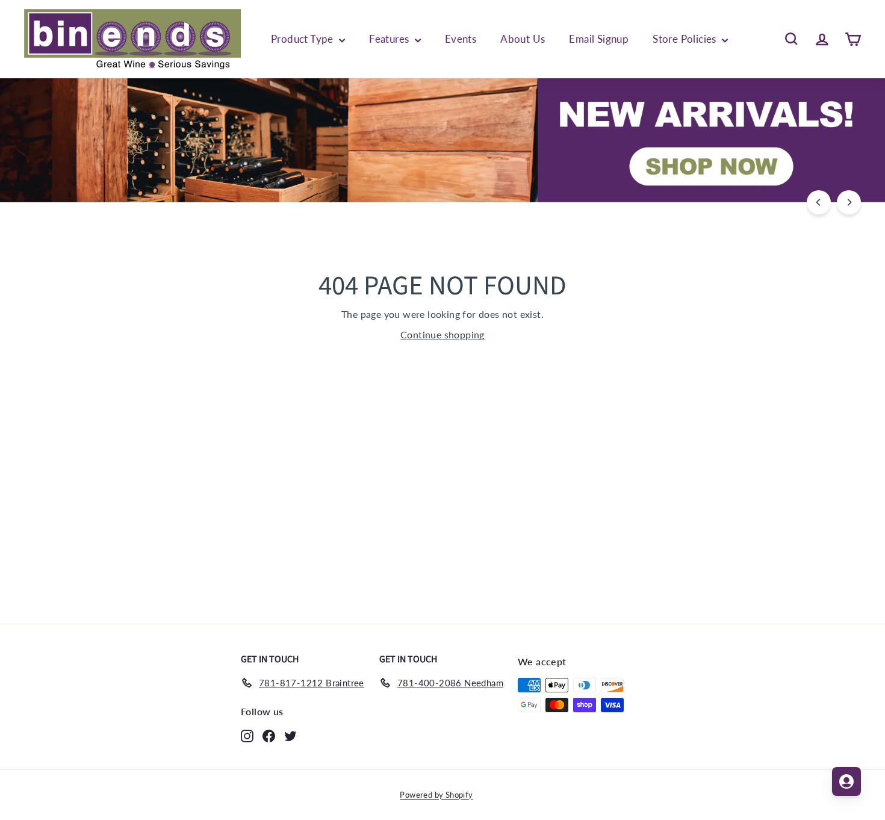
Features (390, 39)
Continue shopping (442, 334)
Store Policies (686, 39)
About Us (522, 39)
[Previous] (819, 202)
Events (460, 39)
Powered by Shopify (436, 795)
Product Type (303, 39)
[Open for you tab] (846, 781)
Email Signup (599, 39)
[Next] (849, 202)
